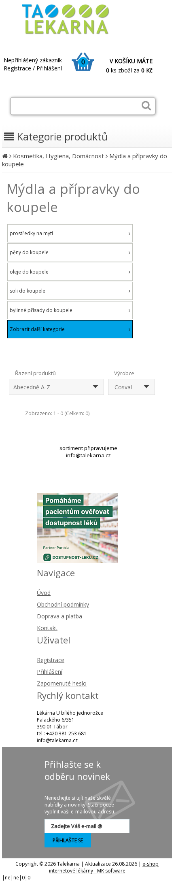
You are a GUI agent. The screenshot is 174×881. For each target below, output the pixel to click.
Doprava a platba (59, 616)
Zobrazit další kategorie (37, 329)
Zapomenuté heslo (62, 683)
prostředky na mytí (31, 233)
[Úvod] (5, 156)
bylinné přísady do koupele (41, 310)
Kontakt (47, 628)
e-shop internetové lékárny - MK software (104, 867)
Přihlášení (49, 68)
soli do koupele (27, 290)
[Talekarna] (73, 33)
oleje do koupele (29, 271)
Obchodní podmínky (63, 604)
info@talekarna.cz (88, 455)
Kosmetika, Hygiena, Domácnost (58, 156)
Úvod (44, 593)
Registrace (17, 68)
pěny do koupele (29, 252)
